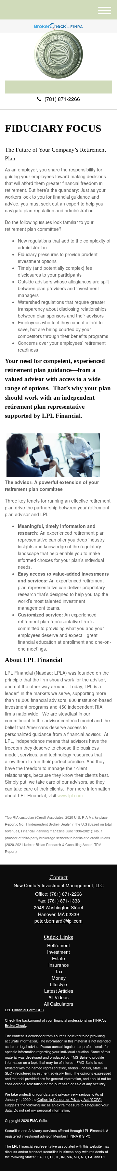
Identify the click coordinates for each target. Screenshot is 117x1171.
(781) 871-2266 (62, 99)
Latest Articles (58, 991)
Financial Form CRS (28, 1009)
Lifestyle (58, 984)
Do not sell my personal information (41, 1110)
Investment (58, 952)
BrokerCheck (15, 1025)
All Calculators (58, 1004)
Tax (58, 971)
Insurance (58, 965)
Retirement (58, 945)
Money (59, 978)
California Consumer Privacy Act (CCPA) (69, 1099)
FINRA (72, 1136)
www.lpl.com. (70, 795)
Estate (58, 958)
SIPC (86, 1136)
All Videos (58, 997)
